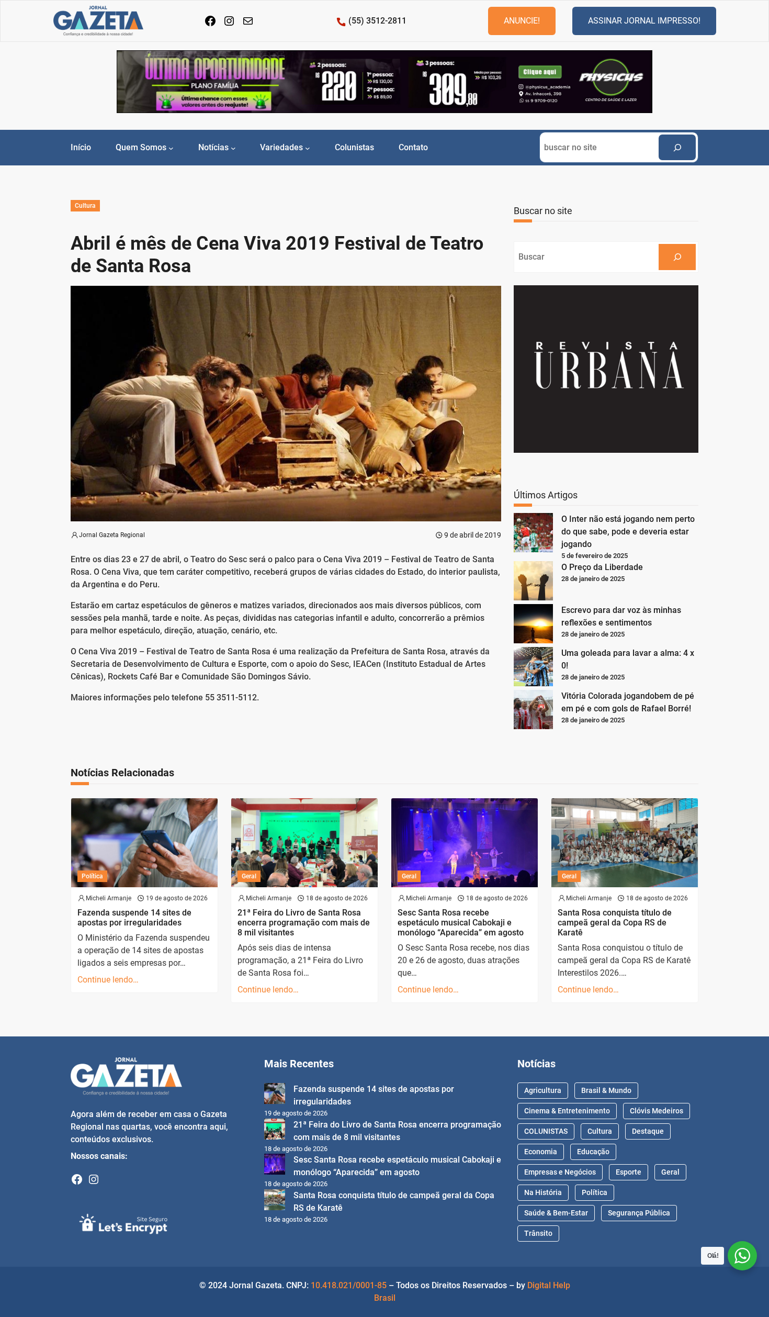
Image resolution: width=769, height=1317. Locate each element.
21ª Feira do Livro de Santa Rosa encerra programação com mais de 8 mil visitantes (304, 922)
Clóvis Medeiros (656, 1111)
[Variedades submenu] (307, 147)
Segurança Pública (639, 1213)
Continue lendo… (108, 980)
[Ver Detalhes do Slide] (384, 81)
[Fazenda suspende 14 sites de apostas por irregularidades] (274, 1095)
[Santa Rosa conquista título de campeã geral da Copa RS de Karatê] (274, 1201)
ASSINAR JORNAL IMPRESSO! (644, 21)
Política (92, 876)
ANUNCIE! (522, 21)
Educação (593, 1151)
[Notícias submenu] (233, 147)
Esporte (628, 1172)
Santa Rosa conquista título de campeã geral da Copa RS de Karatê (615, 922)
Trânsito (538, 1233)
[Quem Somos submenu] (171, 147)
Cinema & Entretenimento (567, 1111)
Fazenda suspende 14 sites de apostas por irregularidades (134, 918)
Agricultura (542, 1090)
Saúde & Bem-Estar (556, 1213)
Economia (540, 1151)
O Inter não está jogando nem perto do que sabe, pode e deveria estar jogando (628, 531)
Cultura (85, 205)
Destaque (648, 1131)
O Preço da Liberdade (602, 567)
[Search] (677, 147)
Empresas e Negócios (560, 1172)
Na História (543, 1192)
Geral (249, 876)
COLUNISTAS (546, 1131)
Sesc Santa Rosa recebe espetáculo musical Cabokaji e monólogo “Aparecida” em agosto (461, 922)
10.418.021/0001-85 (349, 1285)
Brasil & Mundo (606, 1090)
